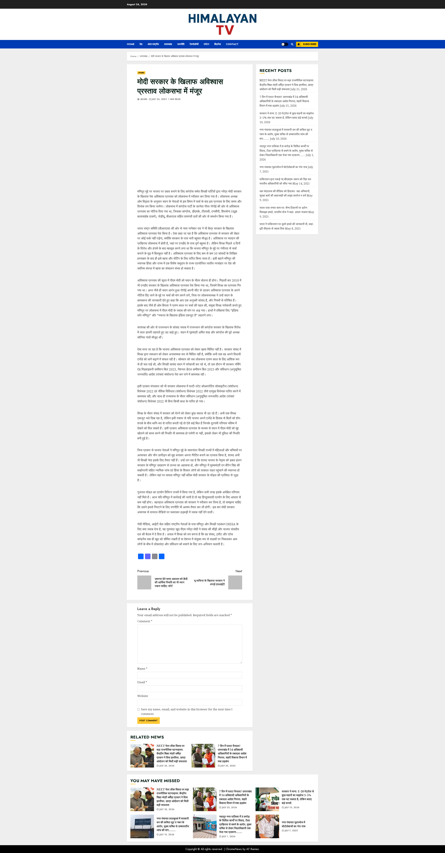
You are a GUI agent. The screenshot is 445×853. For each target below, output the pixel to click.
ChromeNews (234, 849)
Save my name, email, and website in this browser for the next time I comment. (186, 711)
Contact (232, 44)
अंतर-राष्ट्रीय (153, 44)
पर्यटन (206, 44)
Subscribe (309, 44)
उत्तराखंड (168, 44)
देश (141, 44)
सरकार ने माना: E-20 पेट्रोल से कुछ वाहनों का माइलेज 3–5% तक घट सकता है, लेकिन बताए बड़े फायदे (267, 799)
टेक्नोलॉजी (194, 44)
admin (143, 99)
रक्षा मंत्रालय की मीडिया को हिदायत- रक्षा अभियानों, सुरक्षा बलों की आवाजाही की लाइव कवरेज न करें (285, 193)
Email (142, 682)
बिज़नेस (217, 44)
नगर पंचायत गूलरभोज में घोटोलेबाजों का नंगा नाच (283, 167)
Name (142, 669)
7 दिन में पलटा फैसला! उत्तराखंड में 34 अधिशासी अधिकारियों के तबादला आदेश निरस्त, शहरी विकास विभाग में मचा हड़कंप (203, 756)
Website (142, 696)
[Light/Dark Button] (284, 44)
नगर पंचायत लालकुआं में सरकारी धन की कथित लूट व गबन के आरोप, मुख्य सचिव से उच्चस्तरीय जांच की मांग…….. (286, 134)
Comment (144, 621)
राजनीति (180, 44)
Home (130, 44)
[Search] (292, 44)
